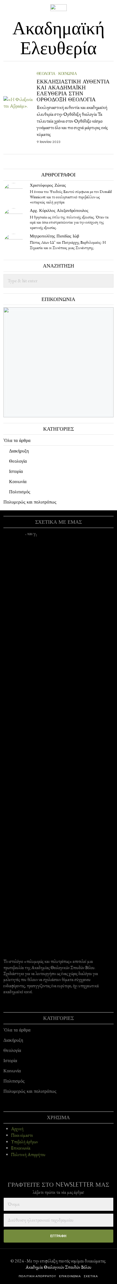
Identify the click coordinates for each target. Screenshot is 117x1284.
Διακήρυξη (19, 451)
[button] (107, 281)
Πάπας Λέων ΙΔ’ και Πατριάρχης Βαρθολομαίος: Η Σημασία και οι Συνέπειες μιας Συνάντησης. (68, 245)
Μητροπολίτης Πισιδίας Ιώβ (54, 236)
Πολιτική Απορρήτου (28, 1154)
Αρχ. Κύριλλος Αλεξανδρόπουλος (59, 210)
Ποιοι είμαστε (22, 1135)
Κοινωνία (67, 73)
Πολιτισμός (19, 491)
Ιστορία (16, 471)
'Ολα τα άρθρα (16, 440)
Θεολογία (46, 73)
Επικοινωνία (20, 1148)
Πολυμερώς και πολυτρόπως (29, 502)
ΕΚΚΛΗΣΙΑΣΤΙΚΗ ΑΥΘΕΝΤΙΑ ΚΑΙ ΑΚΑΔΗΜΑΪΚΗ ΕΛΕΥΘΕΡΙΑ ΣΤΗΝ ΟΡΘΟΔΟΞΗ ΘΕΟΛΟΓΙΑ (73, 90)
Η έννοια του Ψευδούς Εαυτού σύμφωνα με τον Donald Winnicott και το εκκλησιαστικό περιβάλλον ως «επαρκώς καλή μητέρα (71, 197)
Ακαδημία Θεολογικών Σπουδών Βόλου (58, 1267)
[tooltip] (13, 193)
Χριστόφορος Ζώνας (48, 185)
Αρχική (17, 1129)
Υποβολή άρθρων (24, 1142)
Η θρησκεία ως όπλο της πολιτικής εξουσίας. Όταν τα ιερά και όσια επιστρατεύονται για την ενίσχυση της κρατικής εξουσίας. (69, 222)
